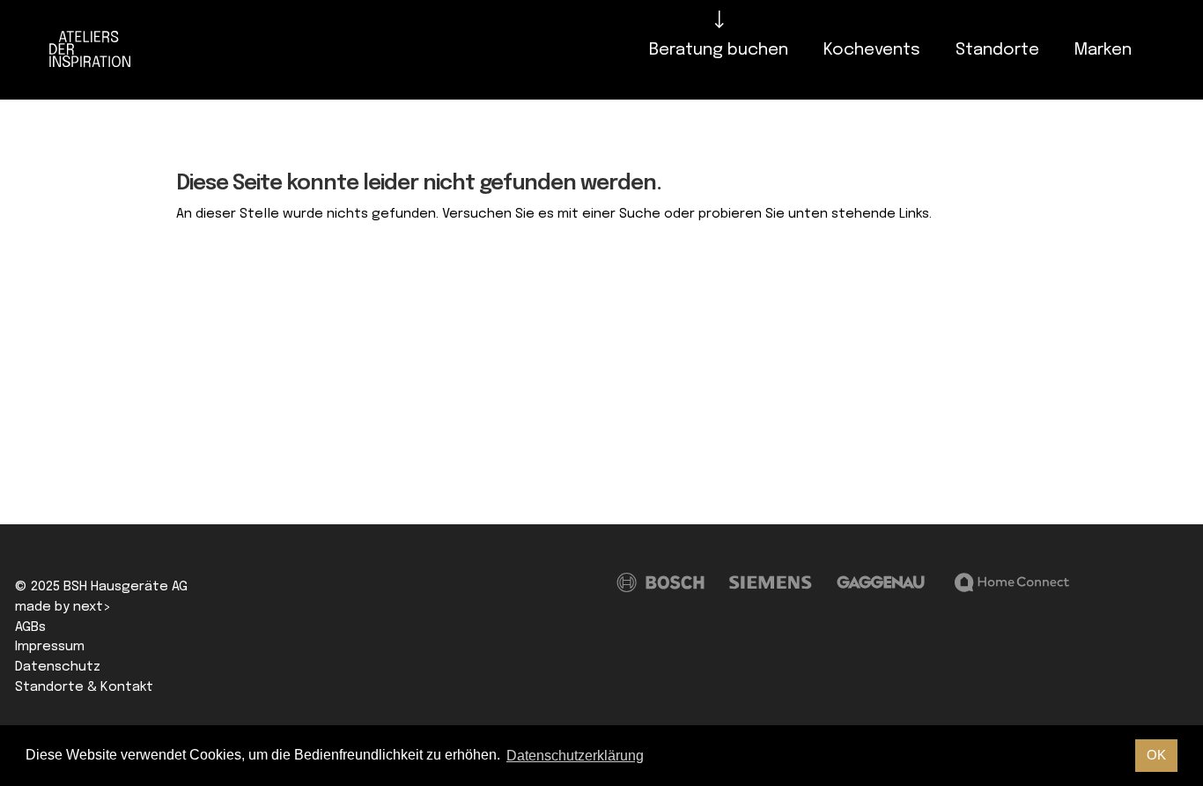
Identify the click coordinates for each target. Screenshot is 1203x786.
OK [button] (1156, 754)
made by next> (63, 607)
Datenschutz (57, 667)
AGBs (30, 627)
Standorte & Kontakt (84, 687)
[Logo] (94, 49)
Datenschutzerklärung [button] (575, 755)
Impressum (50, 647)
